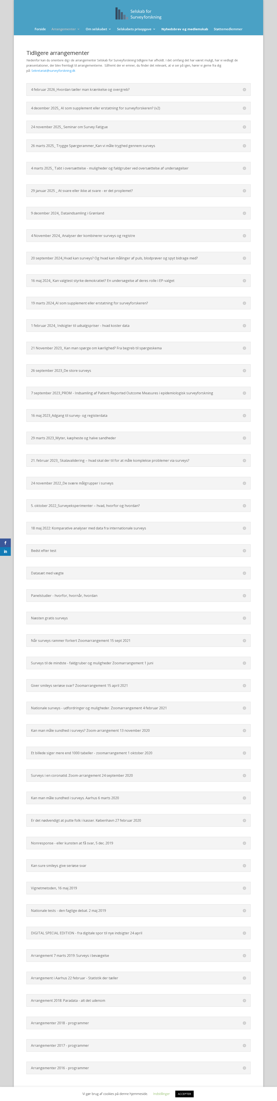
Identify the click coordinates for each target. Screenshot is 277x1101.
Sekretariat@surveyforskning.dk (53, 71)
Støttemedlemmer (228, 29)
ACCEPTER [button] (184, 1094)
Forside (40, 29)
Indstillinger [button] (161, 1093)
